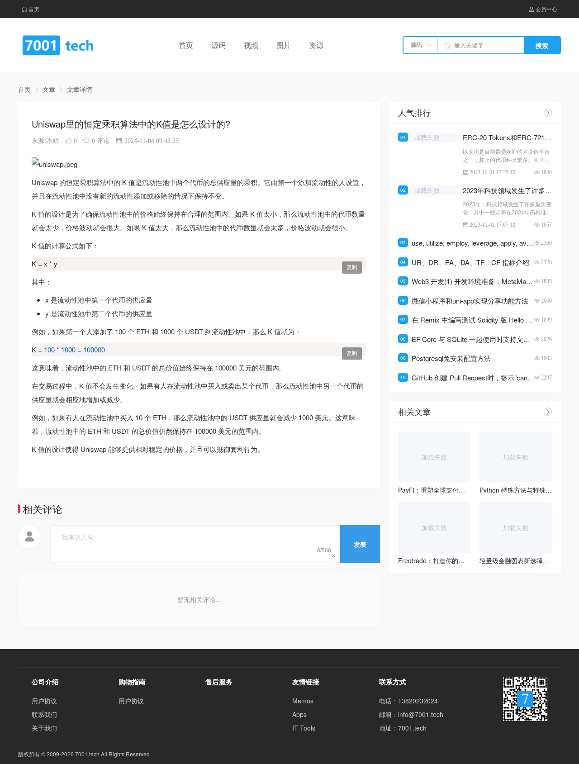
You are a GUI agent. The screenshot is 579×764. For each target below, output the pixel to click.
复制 (351, 267)
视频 (251, 45)
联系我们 (44, 714)
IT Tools (303, 727)
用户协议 (44, 700)
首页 (33, 9)
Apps (299, 714)
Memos (302, 700)
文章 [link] (49, 89)
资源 (316, 45)
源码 (218, 45)
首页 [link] (24, 89)
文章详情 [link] (79, 89)
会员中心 (546, 9)
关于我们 (44, 727)
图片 (283, 45)
